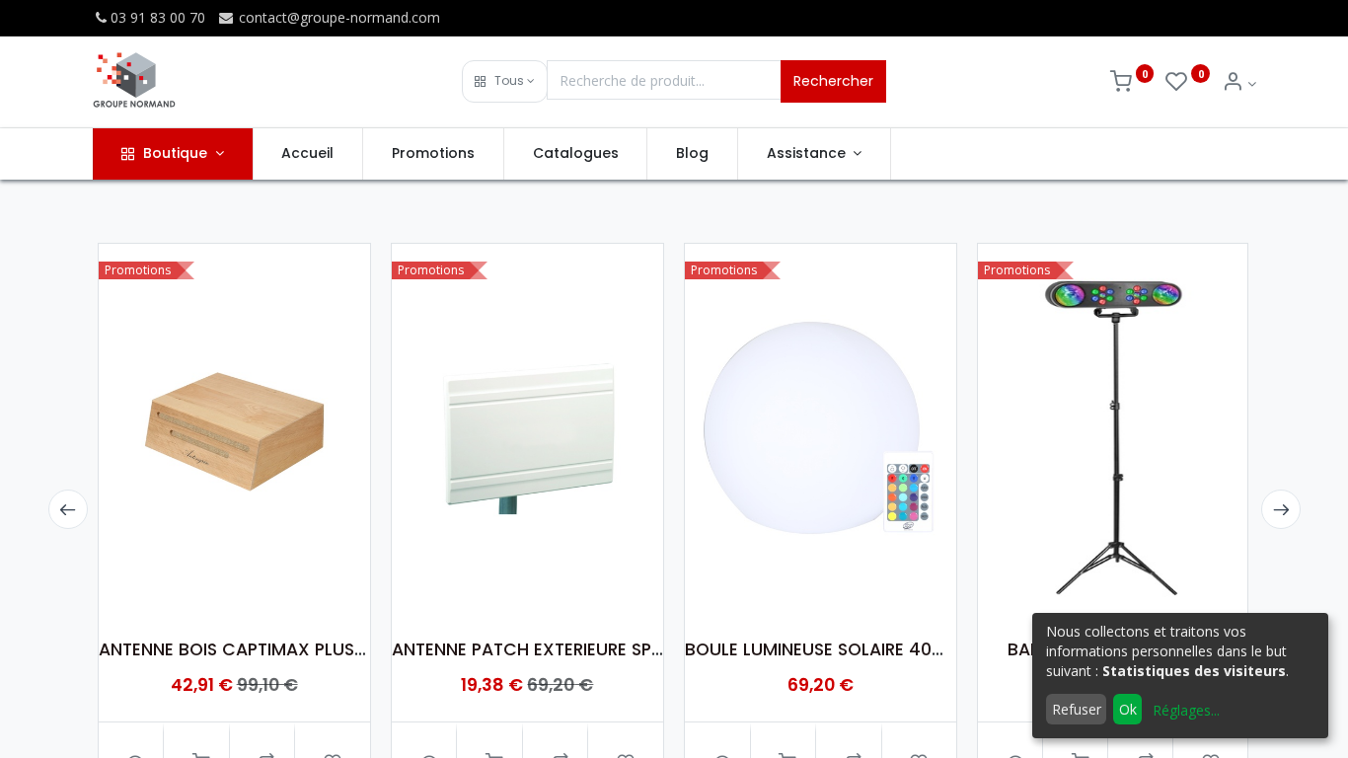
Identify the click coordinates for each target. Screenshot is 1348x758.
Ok (1128, 709)
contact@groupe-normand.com (337, 17)
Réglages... (1186, 710)
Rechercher (833, 81)
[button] (505, 81)
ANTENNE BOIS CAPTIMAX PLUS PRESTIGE (266, 649)
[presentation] (68, 509)
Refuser (1076, 709)
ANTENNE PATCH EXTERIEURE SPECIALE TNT (567, 649)
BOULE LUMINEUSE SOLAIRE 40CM (822, 649)
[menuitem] (308, 154)
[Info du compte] (1239, 83)
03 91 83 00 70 (158, 17)
